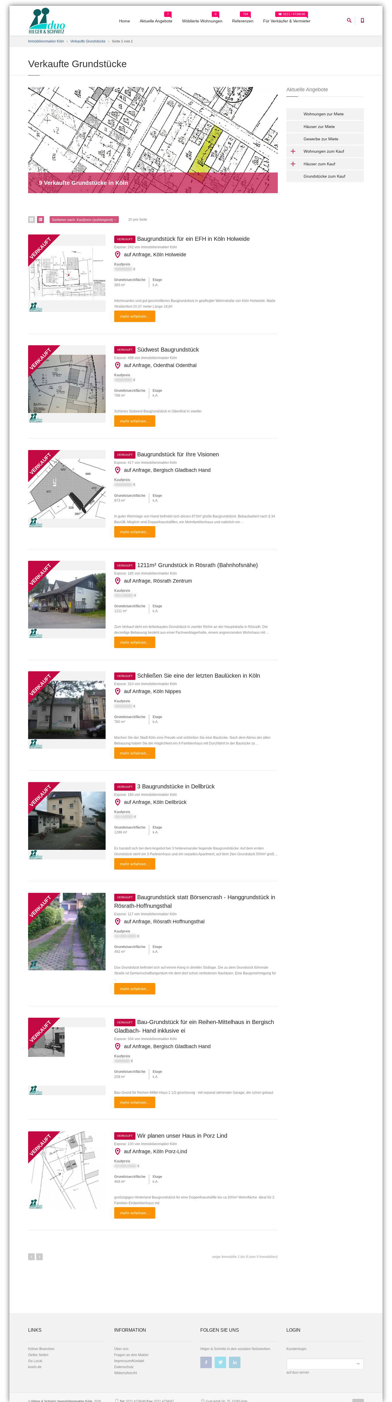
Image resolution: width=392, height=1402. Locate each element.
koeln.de (35, 1367)
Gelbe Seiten (38, 1355)
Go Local (35, 1361)
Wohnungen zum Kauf (324, 151)
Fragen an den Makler (131, 1355)
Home (124, 21)
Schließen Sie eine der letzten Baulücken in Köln (188, 675)
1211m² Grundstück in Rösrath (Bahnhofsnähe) (187, 565)
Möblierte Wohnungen (202, 21)
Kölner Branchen (41, 1349)
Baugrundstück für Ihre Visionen (168, 454)
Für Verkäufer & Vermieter (287, 21)
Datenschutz (124, 1367)
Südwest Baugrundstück (158, 349)
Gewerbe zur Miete (321, 139)
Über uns (121, 1349)
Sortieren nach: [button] (82, 220)
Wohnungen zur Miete (324, 114)
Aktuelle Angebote (156, 21)
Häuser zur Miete (319, 126)
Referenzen (242, 21)
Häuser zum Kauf (319, 164)
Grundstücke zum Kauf (324, 176)
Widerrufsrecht (125, 1373)
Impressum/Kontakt (129, 1361)
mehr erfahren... (135, 316)
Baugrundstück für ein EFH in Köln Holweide (183, 239)
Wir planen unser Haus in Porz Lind (172, 1136)
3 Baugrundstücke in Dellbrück (166, 786)
